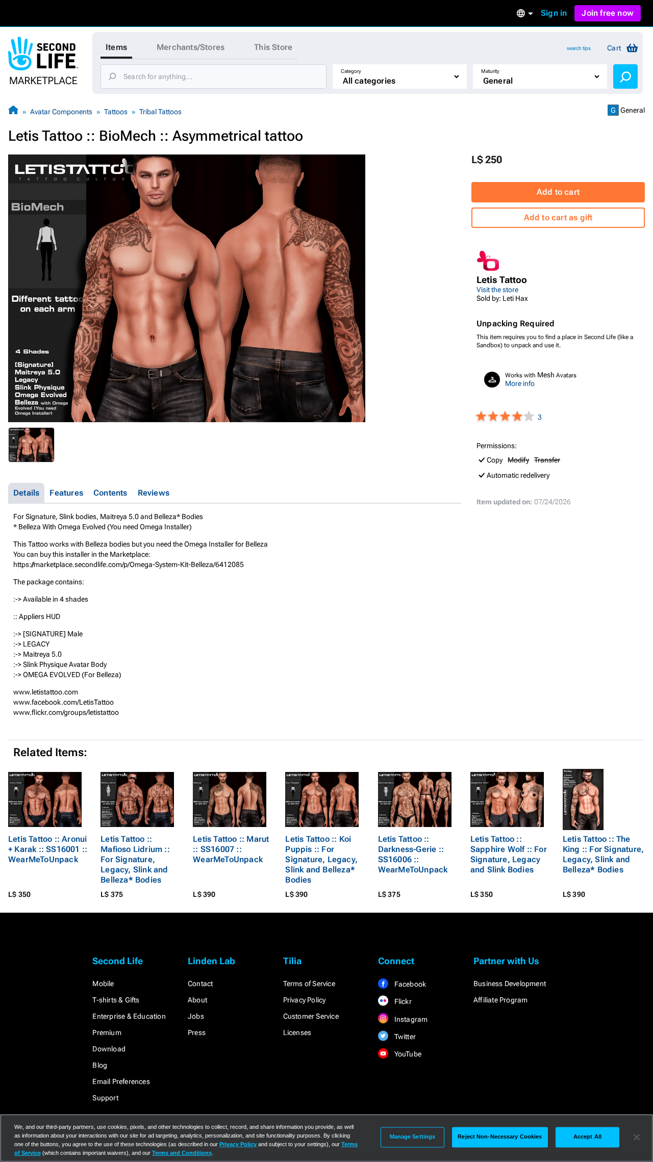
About (197, 1000)
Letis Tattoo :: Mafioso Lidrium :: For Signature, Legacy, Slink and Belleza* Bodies (135, 859)
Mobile (103, 983)
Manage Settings (413, 1137)
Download (108, 1049)
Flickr (401, 1001)
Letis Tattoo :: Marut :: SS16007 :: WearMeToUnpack (231, 849)
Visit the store (497, 290)
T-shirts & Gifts (115, 1000)
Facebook (409, 984)
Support (105, 1098)
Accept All (587, 1137)
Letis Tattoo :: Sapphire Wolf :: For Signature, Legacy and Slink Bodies (508, 854)
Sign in (554, 13)
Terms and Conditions (182, 1153)
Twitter (404, 1036)
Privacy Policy (304, 1000)
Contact (200, 983)
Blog (99, 1065)
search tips (579, 48)
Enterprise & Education (128, 1016)
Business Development (509, 983)
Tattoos (116, 112)
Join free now (608, 13)
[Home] (13, 111)
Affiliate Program (500, 1000)
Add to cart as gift (558, 217)
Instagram (410, 1019)
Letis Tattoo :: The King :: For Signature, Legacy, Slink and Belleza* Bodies (603, 854)
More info (520, 383)
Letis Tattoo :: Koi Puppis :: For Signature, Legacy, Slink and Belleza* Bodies (321, 859)
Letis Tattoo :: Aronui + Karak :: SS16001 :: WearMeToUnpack (47, 849)
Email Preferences (120, 1081)
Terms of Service (309, 983)
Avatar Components (61, 112)
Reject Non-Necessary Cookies (500, 1137)
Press (197, 1032)
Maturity (490, 71)
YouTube (406, 1054)
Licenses (297, 1032)
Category (351, 71)
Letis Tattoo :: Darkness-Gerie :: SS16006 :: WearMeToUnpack (413, 854)
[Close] (636, 1137)
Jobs (196, 1016)
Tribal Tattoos (160, 112)
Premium (106, 1032)
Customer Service (311, 1016)
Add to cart (558, 192)
